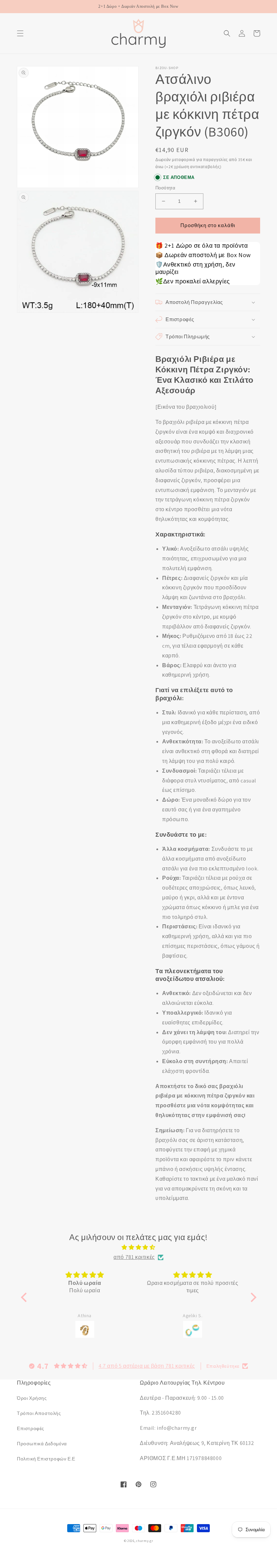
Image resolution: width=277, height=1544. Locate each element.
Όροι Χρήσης (32, 1398)
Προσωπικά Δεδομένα (42, 1444)
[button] (20, 33)
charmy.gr (144, 1541)
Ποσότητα (165, 188)
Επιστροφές (30, 1428)
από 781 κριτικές (134, 1257)
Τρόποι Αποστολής (39, 1413)
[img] (139, 1247)
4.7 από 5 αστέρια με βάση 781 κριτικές (147, 1365)
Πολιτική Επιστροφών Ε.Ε (46, 1459)
